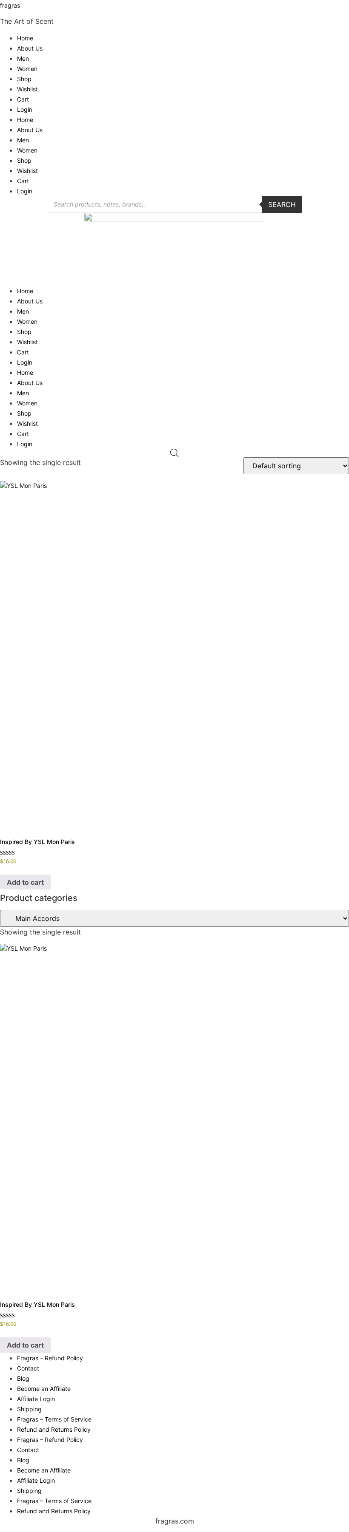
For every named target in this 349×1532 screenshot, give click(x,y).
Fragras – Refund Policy (50, 1358)
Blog (23, 1378)
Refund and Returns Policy (54, 1429)
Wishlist (27, 89)
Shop (24, 78)
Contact (28, 1368)
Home (25, 38)
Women (27, 68)
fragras (10, 5)
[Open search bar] (174, 453)
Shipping (29, 1409)
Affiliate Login (36, 1398)
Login (24, 109)
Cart (23, 99)
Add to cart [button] (25, 882)
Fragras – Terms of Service (54, 1419)
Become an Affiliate (44, 1388)
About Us (30, 48)
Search (282, 204)
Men (23, 58)
